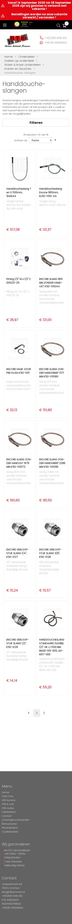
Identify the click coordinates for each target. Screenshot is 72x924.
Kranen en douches (18, 69)
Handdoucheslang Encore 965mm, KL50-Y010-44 (50, 192)
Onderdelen (27, 57)
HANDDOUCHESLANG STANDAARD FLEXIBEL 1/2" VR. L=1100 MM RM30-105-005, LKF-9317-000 (51, 647)
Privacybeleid (10, 827)
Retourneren (9, 824)
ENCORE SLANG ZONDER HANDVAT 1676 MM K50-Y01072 (19, 463)
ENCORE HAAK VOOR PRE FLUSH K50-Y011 (18, 371)
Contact (7, 816)
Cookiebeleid (10, 831)
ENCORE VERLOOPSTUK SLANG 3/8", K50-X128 (50, 553)
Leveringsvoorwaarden (15, 819)
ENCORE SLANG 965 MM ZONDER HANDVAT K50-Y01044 (51, 282)
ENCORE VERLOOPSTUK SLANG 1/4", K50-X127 (17, 553)
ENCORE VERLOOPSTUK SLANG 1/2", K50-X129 (17, 643)
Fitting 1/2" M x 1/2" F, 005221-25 (18, 280)
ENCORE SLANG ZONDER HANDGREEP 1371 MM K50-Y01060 (51, 372)
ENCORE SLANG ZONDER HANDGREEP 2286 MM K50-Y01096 (52, 463)
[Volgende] (44, 713)
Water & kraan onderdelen (23, 65)
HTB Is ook (8, 804)
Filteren (36, 122)
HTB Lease (8, 808)
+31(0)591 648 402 (56, 38)
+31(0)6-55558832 (56, 42)
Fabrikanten (9, 812)
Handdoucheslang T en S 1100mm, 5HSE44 (18, 192)
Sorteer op (20, 140)
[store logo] (17, 39)
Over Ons (7, 796)
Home (9, 57)
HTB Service (8, 800)
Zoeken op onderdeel (19, 61)
